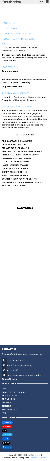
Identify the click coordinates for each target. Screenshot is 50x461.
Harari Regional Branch (15, 165)
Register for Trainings (14, 392)
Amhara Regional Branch (15, 148)
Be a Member (8, 399)
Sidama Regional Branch (15, 172)
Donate (6, 389)
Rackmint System (38, 457)
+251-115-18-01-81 (15, 360)
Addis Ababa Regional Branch (17, 141)
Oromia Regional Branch (15, 168)
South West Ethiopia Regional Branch (22, 182)
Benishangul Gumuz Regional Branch (22, 151)
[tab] (9, 23)
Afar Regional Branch (14, 144)
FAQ (4, 413)
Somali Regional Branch (15, 175)
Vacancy (6, 402)
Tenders (6, 406)
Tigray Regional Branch (14, 186)
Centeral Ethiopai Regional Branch (21, 155)
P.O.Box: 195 (12, 370)
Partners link (9, 409)
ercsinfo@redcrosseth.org (19, 365)
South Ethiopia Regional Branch (19, 179)
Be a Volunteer (10, 395)
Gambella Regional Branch (16, 162)
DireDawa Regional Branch (16, 158)
